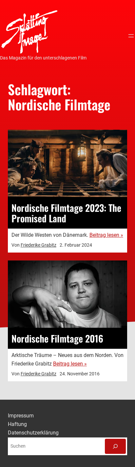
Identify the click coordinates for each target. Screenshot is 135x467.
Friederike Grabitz (38, 245)
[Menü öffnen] (131, 36)
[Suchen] (115, 446)
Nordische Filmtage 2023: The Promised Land (66, 212)
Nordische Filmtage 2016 (57, 338)
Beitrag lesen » (106, 235)
